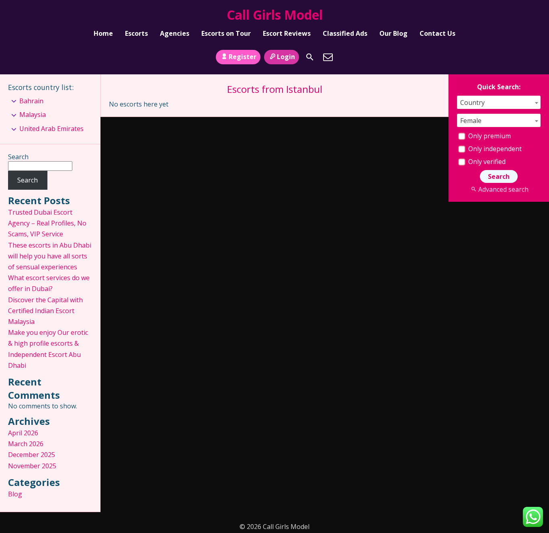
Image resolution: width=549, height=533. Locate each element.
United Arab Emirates (51, 128)
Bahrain (31, 100)
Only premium (489, 135)
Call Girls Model (275, 14)
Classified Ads (345, 33)
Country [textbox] (472, 102)
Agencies (174, 33)
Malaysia (32, 114)
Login (286, 56)
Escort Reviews (287, 33)
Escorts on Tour (226, 33)
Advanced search (503, 189)
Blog (15, 494)
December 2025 (31, 454)
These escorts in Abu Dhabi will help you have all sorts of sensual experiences (49, 256)
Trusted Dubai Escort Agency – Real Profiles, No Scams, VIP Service (47, 223)
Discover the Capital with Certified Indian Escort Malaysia (45, 310)
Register (242, 56)
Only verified (486, 161)
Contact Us (437, 33)
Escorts (136, 33)
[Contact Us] (328, 57)
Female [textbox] (470, 120)
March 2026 (25, 443)
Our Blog (393, 33)
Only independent (494, 148)
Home (103, 33)
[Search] (310, 57)
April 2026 (23, 432)
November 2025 (32, 465)
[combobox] (499, 102)
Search (18, 156)
